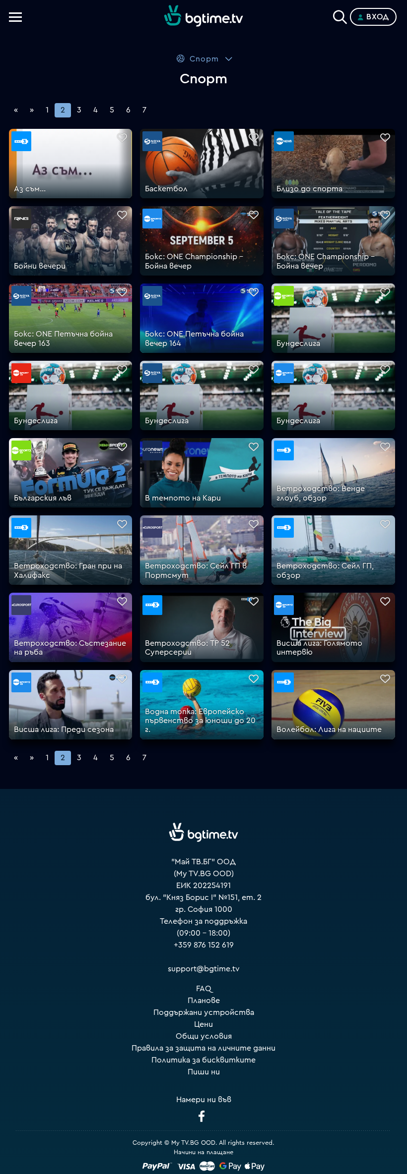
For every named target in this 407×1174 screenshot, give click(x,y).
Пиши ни (204, 1072)
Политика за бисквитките (203, 1060)
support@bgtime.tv (204, 969)
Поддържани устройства (203, 1012)
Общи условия (204, 1036)
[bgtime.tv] (203, 832)
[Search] (340, 15)
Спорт (204, 59)
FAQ (203, 989)
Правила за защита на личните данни (203, 1048)
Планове (204, 1001)
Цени (203, 1024)
